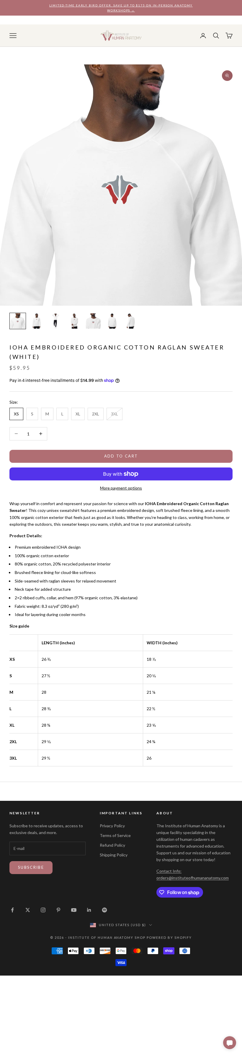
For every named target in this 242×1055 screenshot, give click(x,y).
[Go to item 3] (55, 321)
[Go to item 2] (36, 321)
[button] (229, 1042)
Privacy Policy (112, 825)
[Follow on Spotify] (104, 910)
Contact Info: (169, 870)
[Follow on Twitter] (28, 910)
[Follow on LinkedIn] (89, 910)
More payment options (121, 487)
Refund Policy (112, 845)
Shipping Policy (113, 854)
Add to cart (121, 456)
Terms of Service (115, 835)
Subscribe (31, 867)
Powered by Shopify (169, 937)
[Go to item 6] (112, 321)
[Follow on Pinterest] (58, 910)
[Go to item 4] (74, 321)
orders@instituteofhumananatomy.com (192, 877)
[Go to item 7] (131, 321)
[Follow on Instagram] (43, 910)
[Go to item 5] (93, 321)
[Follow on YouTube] (74, 910)
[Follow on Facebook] (12, 910)
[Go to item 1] (17, 321)
